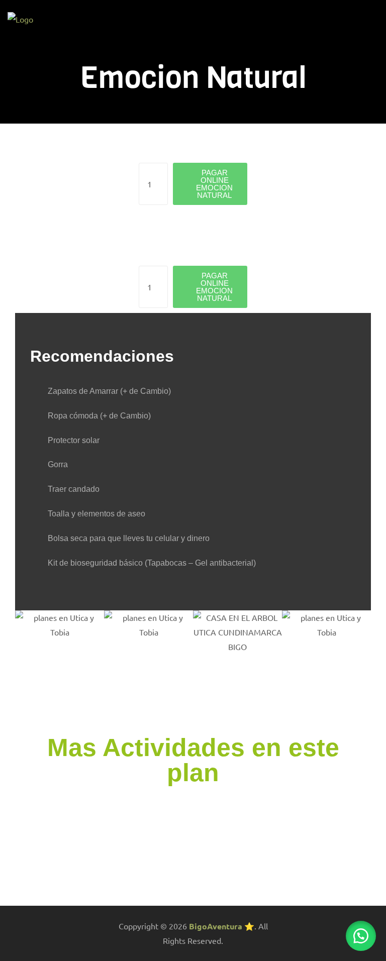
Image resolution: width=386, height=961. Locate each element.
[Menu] (374, 20)
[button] (361, 936)
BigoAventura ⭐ (221, 926)
